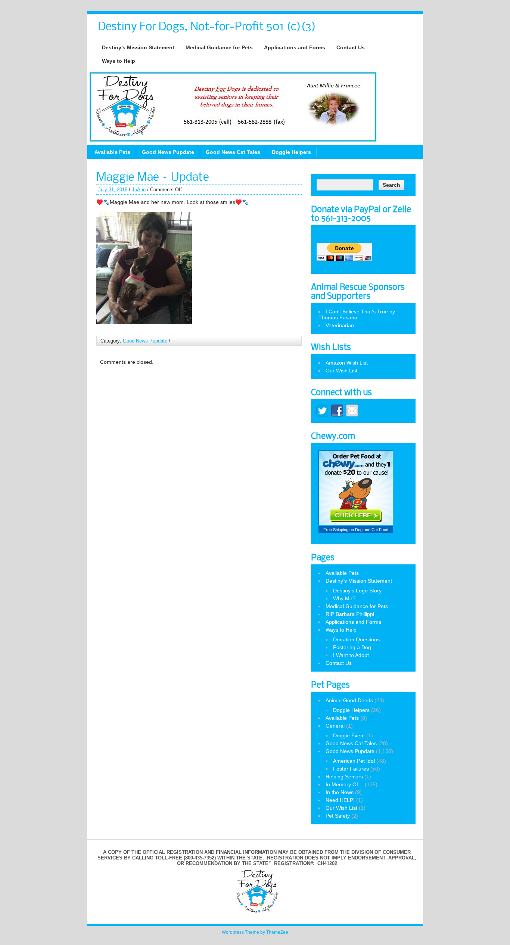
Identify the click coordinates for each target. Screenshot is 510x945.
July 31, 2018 (112, 189)
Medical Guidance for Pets (219, 47)
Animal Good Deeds (349, 700)
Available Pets (112, 152)
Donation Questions (356, 639)
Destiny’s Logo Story (357, 591)
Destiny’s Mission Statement (138, 47)
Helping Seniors (344, 777)
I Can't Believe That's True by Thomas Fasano (356, 314)
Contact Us (350, 47)
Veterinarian (340, 325)
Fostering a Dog (352, 647)
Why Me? (344, 598)
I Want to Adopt (351, 655)
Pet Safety (338, 816)
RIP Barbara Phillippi (350, 614)
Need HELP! (340, 800)
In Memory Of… (344, 784)
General (335, 726)
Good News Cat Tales (233, 152)
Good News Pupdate (168, 152)
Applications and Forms (294, 47)
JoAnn (139, 189)
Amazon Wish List (347, 363)
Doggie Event (349, 735)
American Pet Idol (354, 761)
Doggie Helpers (291, 152)
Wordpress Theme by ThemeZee (255, 932)
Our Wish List (341, 371)
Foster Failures (351, 769)
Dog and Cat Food (371, 529)
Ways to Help (118, 61)
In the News (340, 792)
